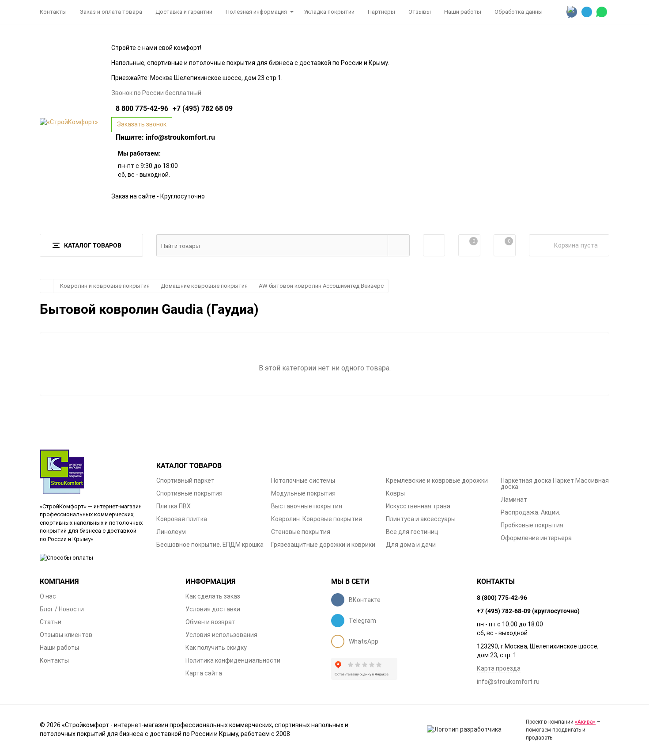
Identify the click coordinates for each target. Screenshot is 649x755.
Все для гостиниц (412, 532)
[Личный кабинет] (434, 245)
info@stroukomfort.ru (508, 681)
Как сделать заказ (212, 596)
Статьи (50, 622)
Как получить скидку (216, 647)
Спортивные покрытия (189, 493)
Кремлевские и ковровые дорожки (437, 480)
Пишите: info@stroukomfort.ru (165, 137)
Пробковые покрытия (532, 525)
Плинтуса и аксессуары (421, 519)
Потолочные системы (303, 480)
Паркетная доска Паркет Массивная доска (555, 483)
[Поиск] (399, 245)
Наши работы (462, 11)
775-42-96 (142, 108)
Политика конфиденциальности (232, 660)
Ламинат (514, 499)
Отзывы (419, 11)
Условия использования (221, 635)
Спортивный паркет (185, 480)
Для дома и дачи (411, 544)
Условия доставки (212, 609)
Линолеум (171, 532)
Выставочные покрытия (306, 506)
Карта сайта (203, 673)
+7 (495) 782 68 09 (203, 108)
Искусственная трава (418, 506)
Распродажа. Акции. (530, 512)
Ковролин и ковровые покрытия (105, 285)
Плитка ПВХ (173, 506)
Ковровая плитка (181, 519)
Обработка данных (519, 11)
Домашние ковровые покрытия (204, 285)
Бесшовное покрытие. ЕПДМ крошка (210, 544)
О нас (48, 596)
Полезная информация (256, 11)
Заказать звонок (141, 124)
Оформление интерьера (536, 538)
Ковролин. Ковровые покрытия (316, 519)
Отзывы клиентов (66, 635)
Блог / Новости (62, 609)
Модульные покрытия (303, 493)
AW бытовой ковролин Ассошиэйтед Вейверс (321, 285)
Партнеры (381, 11)
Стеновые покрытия (300, 532)
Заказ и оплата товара (111, 11)
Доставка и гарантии (183, 11)
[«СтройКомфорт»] (91, 472)
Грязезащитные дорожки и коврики (323, 544)
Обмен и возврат (210, 622)
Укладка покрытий (329, 11)
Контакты (53, 11)
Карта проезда (499, 668)
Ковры (395, 493)
